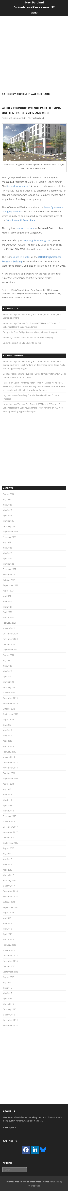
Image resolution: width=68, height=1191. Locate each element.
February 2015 (9, 1009)
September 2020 (10, 649)
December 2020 (10, 633)
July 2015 (7, 982)
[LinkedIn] (35, 1150)
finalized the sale (25, 228)
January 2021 (9, 628)
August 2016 (8, 912)
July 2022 (7, 542)
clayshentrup (9, 395)
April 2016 (7, 934)
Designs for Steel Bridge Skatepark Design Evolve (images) (30, 332)
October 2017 (9, 837)
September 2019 (10, 714)
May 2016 (7, 928)
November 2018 (10, 767)
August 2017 (8, 848)
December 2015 (10, 955)
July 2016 (7, 918)
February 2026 (9, 526)
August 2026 (8, 494)
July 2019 (7, 725)
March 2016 (8, 939)
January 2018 (9, 821)
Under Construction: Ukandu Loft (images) (22, 343)
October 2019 (9, 708)
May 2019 (7, 735)
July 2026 (7, 499)
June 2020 (7, 665)
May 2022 (7, 553)
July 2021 (7, 596)
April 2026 (7, 515)
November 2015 (10, 961)
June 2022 (7, 547)
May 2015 (7, 993)
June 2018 (7, 794)
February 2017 (9, 880)
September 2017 (10, 843)
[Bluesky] (43, 1149)
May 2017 (7, 864)
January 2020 (9, 692)
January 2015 (9, 1014)
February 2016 (9, 945)
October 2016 (9, 902)
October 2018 (9, 773)
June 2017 (7, 859)
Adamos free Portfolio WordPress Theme (27, 1181)
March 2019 (8, 746)
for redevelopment (17, 186)
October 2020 (9, 644)
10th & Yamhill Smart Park (20, 220)
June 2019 (7, 730)
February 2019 (9, 751)
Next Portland (34, 2)
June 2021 (7, 601)
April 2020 (7, 676)
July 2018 (7, 789)
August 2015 (8, 977)
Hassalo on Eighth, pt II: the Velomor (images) (26, 390)
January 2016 (9, 950)
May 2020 (7, 671)
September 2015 (10, 971)
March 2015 (8, 1004)
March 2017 (8, 875)
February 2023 (9, 537)
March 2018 (8, 810)
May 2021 (7, 606)
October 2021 (9, 580)
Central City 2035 (44, 290)
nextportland (38, 118)
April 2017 (7, 869)
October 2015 (9, 966)
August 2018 (8, 783)
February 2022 (9, 569)
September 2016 (10, 907)
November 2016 (10, 896)
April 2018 (7, 805)
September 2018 (10, 778)
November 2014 (10, 1025)
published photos (21, 257)
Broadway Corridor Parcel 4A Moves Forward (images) (28, 337)
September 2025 (10, 531)
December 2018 (10, 762)
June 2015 (7, 987)
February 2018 (9, 816)
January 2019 (9, 757)
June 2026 (7, 504)
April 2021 (7, 612)
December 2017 (10, 826)
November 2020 (10, 639)
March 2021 (8, 617)
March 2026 (8, 521)
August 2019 (8, 719)
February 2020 (9, 687)
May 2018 (7, 800)
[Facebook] (26, 1150)
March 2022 (8, 563)
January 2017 (9, 885)
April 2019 (7, 740)
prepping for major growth (37, 240)
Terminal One (54, 293)
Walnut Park (7, 297)
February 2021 (9, 622)
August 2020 (8, 655)
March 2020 (8, 682)
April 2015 (7, 998)
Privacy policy (9, 1127)
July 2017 (7, 853)
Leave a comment (23, 297)
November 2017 (10, 832)
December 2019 (10, 698)
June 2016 (7, 923)
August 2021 (8, 590)
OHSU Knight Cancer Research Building (29, 293)
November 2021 (10, 574)
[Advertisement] (34, 51)
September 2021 (10, 585)
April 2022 (7, 558)
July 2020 (7, 660)
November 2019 (10, 703)
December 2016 (10, 891)
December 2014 (10, 1020)
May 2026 (7, 510)
